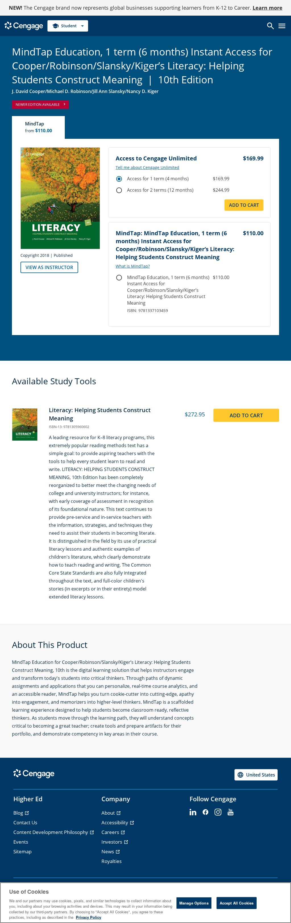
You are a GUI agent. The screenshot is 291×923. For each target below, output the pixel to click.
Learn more (267, 7)
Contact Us (25, 822)
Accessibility (115, 822)
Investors (112, 842)
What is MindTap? (133, 266)
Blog (18, 813)
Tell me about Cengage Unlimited (147, 167)
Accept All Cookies (236, 903)
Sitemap (22, 851)
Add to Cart (244, 205)
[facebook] (205, 812)
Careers (110, 832)
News (108, 851)
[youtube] (230, 812)
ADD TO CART (246, 415)
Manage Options (194, 903)
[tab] (38, 127)
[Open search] (270, 26)
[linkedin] (193, 812)
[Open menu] (281, 25)
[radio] (119, 178)
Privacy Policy (88, 917)
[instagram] (218, 812)
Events (20, 842)
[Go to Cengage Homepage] (24, 25)
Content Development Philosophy (51, 832)
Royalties (111, 861)
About (108, 813)
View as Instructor (49, 267)
